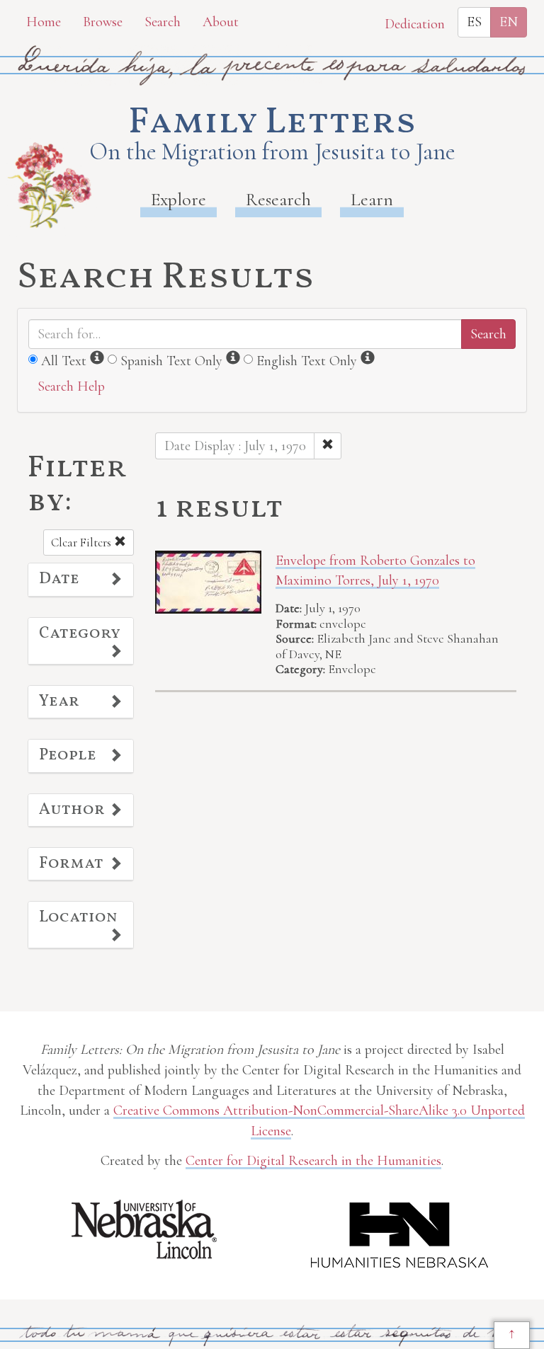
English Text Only (306, 360)
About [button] (221, 21)
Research (278, 199)
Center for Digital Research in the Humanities (313, 1160)
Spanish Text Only (171, 360)
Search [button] (162, 21)
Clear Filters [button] (82, 542)
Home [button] (43, 21)
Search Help (71, 386)
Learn (372, 199)
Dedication (415, 24)
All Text (63, 360)
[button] (80, 579)
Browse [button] (103, 21)
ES (474, 21)
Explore (178, 199)
